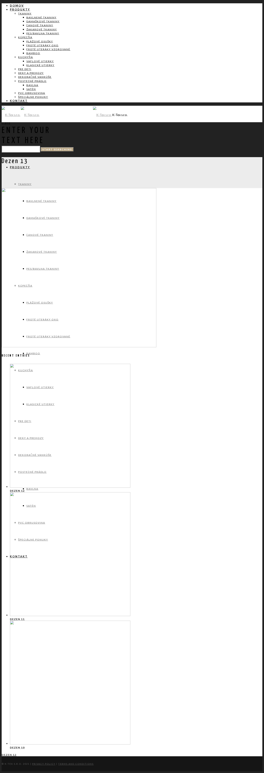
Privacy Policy (43, 763)
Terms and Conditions (76, 763)
